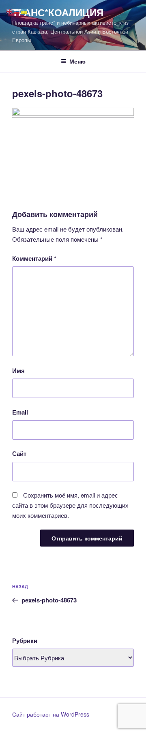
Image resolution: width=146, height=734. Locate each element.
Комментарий (34, 258)
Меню (77, 61)
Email (20, 412)
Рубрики (24, 640)
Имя (18, 370)
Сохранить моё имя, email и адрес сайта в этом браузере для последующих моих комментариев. (70, 505)
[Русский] (17, 10)
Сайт (19, 453)
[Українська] (24, 10)
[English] (9, 10)
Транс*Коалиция (57, 12)
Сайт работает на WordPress (50, 714)
